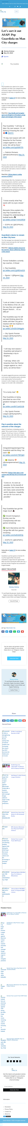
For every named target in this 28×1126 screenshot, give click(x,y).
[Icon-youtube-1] (14, 1061)
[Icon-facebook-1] (8, 1061)
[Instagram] (13, 6)
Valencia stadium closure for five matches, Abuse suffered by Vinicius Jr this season (13, 249)
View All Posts (14, 601)
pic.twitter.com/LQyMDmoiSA (14, 270)
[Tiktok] (21, 6)
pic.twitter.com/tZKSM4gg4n (13, 328)
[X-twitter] (11, 1061)
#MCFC (11, 133)
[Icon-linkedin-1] (17, 1061)
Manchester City (10, 628)
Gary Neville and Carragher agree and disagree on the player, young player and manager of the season (13, 114)
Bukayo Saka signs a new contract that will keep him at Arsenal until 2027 (14, 474)
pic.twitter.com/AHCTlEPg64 (13, 455)
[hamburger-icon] (16, 11)
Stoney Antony (14, 587)
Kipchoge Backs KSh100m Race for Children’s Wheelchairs (18, 874)
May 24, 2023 (8, 338)
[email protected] (5, 1)
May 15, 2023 (8, 542)
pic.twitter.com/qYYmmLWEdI (14, 220)
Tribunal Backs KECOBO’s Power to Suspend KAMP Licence (18, 890)
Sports (6, 56)
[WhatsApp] (16, 6)
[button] (3, 631)
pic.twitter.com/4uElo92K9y (13, 535)
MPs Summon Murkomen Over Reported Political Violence (17, 828)
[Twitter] (10, 6)
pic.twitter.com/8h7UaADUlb (13, 406)
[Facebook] (8, 6)
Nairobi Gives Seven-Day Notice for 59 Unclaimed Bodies (17, 814)
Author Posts (14, 690)
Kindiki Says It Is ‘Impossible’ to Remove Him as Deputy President (17, 766)
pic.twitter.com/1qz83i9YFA (13, 147)
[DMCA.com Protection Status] (7, 1116)
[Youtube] (18, 6)
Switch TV (12, 98)
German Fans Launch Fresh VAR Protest (17, 995)
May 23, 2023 (8, 227)
